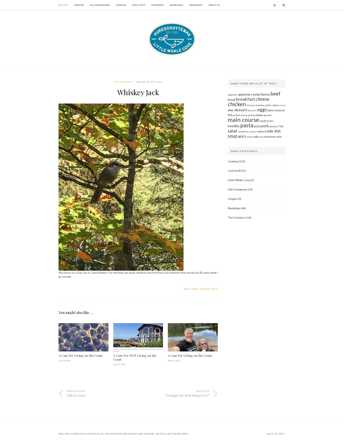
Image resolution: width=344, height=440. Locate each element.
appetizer (232, 94)
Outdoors (157, 5)
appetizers (245, 94)
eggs (262, 109)
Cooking (121, 5)
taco (262, 136)
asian (256, 94)
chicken (237, 104)
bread (231, 99)
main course (243, 119)
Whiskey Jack (209, 289)
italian (259, 115)
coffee (268, 105)
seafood (261, 131)
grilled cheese (240, 115)
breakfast (245, 99)
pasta (246, 125)
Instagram (195, 5)
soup (232, 136)
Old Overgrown (100, 5)
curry (282, 105)
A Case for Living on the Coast (81, 355)
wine (278, 136)
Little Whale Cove (239, 180)
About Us (214, 5)
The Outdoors (123, 82)
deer (231, 110)
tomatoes (270, 136)
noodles (234, 126)
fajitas (270, 110)
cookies (275, 105)
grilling (251, 115)
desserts (252, 110)
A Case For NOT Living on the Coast (134, 357)
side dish (274, 131)
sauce (253, 131)
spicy (242, 136)
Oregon (79, 5)
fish (230, 115)
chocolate (260, 105)
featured (280, 110)
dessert (240, 110)
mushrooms (266, 120)
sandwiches (243, 131)
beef (275, 94)
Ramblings (176, 5)
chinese (250, 105)
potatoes (273, 126)
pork (265, 126)
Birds (195, 289)
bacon (265, 94)
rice (280, 126)
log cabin (268, 115)
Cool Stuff (139, 5)
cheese (262, 99)
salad (232, 130)
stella (256, 136)
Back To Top (275, 433)
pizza (257, 126)
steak (249, 136)
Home (64, 5)
